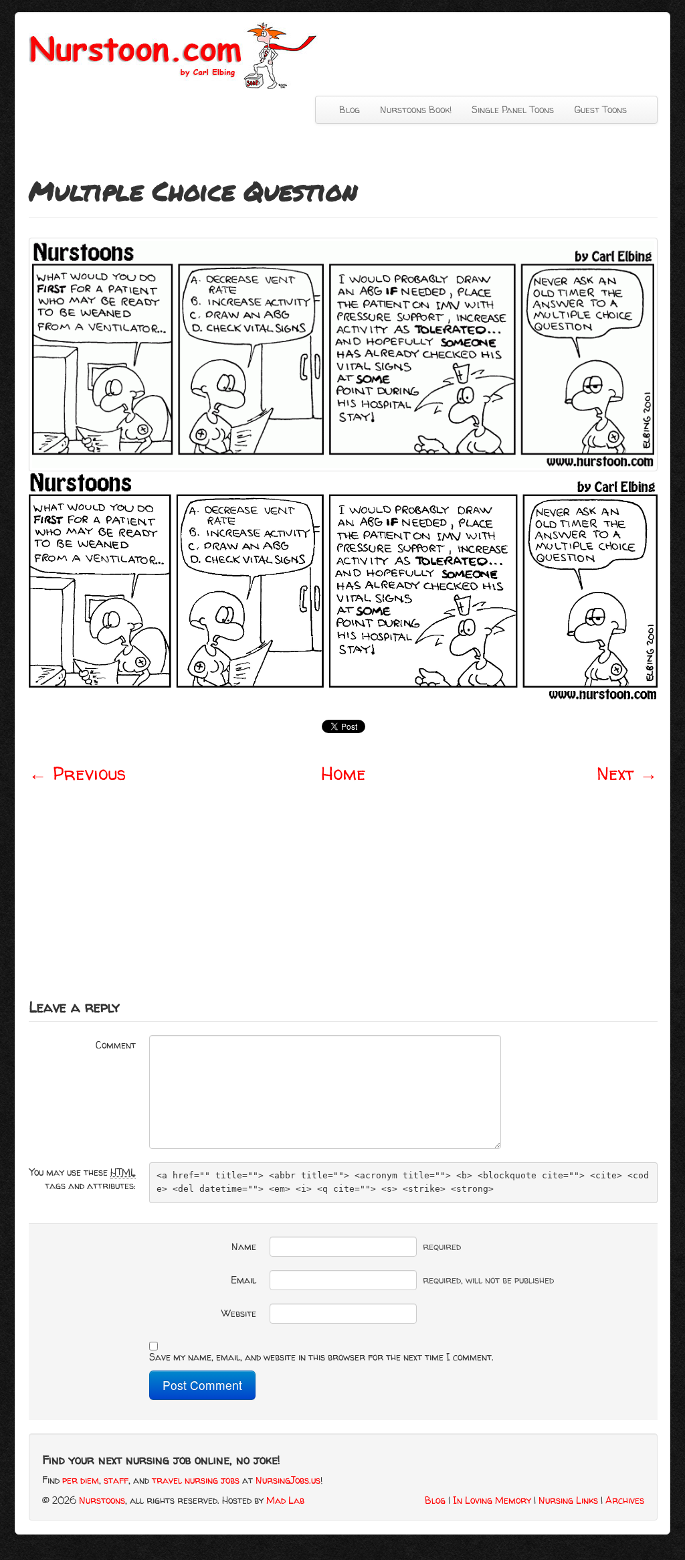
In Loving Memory (492, 1500)
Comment (116, 1044)
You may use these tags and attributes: (82, 1179)
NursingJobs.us (288, 1480)
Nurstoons (102, 1500)
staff (116, 1480)
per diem (80, 1480)
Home (343, 773)
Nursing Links (568, 1500)
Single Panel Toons (513, 109)
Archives (624, 1500)
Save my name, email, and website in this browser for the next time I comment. (321, 1356)
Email (243, 1279)
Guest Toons (600, 109)
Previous (77, 773)
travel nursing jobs (195, 1480)
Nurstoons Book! (416, 109)
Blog (349, 109)
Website (238, 1313)
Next (627, 773)
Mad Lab (285, 1500)
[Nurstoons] (177, 54)
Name (243, 1246)
